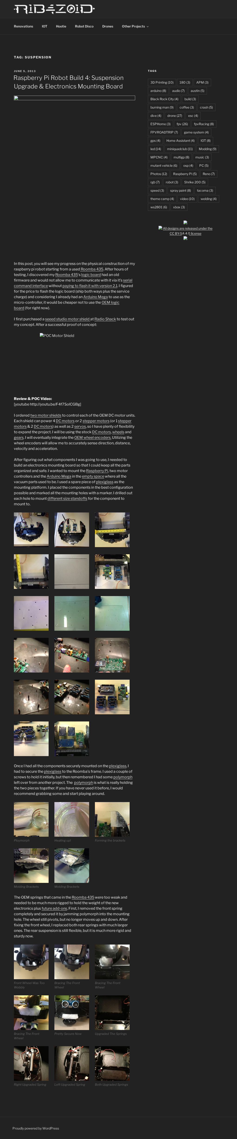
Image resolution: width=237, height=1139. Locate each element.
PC (204, 165)
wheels (118, 432)
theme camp (162, 199)
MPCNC (159, 157)
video (187, 199)
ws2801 (158, 207)
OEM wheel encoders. (92, 437)
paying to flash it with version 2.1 (89, 286)
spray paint (180, 190)
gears (19, 437)
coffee (187, 107)
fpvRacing (204, 124)
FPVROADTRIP (164, 132)
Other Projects (133, 26)
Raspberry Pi (97, 471)
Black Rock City (164, 99)
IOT (44, 26)
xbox (179, 207)
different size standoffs (67, 498)
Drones (107, 26)
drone (174, 116)
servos (80, 426)
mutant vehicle (163, 165)
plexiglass (104, 482)
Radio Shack (105, 319)
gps (155, 140)
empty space (93, 476)
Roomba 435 (91, 269)
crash (206, 107)
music (202, 157)
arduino (158, 91)
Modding (207, 149)
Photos (158, 174)
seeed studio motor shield (67, 319)
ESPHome (160, 124)
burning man (162, 107)
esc (193, 116)
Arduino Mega (95, 297)
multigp (181, 157)
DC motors (65, 421)
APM (202, 82)
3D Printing (162, 82)
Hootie (61, 26)
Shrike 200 (195, 182)
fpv (182, 124)
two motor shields (45, 415)
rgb (155, 182)
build (190, 99)
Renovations (23, 26)
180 (185, 82)
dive (155, 116)
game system (196, 132)
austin (197, 91)
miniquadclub (180, 149)
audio (178, 91)
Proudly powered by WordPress (35, 1128)
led (155, 149)
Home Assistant (180, 140)
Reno (209, 174)
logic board (91, 275)
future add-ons (54, 908)
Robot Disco (84, 26)
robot (172, 182)
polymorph (122, 777)
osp (188, 165)
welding (209, 199)
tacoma (205, 190)
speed (157, 190)
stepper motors (96, 421)
